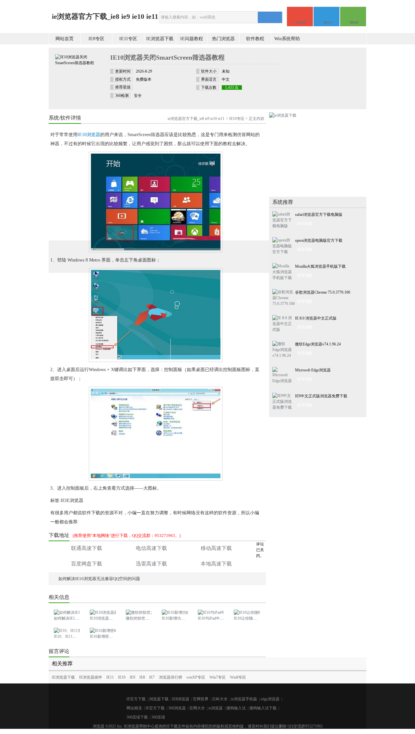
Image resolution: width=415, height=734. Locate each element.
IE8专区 (96, 38)
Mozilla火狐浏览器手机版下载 (320, 266)
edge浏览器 (270, 699)
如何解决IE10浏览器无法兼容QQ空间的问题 (99, 578)
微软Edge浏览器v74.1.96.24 (318, 344)
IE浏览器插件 (90, 677)
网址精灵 (134, 708)
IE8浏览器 (180, 699)
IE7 (152, 677)
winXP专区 (195, 677)
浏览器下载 (159, 699)
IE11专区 (128, 38)
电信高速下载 (151, 548)
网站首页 (64, 38)
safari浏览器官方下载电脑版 (318, 214)
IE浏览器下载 (159, 38)
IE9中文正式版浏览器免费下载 (321, 396)
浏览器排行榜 (170, 677)
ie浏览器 (215, 708)
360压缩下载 (137, 717)
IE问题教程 (191, 38)
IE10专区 (236, 118)
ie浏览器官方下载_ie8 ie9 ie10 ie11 (105, 16)
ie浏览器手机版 (244, 699)
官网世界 (200, 699)
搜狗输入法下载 (263, 708)
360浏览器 (177, 708)
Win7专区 (217, 677)
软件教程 (255, 38)
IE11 (110, 677)
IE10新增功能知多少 (179, 618)
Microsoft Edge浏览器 (313, 370)
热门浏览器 (223, 38)
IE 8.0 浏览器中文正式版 (316, 318)
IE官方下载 (136, 699)
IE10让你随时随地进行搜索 (257, 618)
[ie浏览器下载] (282, 115)
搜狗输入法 (236, 708)
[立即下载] (327, 67)
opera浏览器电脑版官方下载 (318, 240)
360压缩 (158, 717)
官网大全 (197, 708)
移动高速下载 (216, 548)
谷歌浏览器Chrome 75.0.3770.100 (322, 292)
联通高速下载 (86, 548)
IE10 (121, 677)
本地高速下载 (216, 563)
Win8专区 (238, 677)
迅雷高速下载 (151, 563)
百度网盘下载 (86, 563)
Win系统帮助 (287, 38)
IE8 (142, 677)
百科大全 (220, 699)
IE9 (132, 677)
